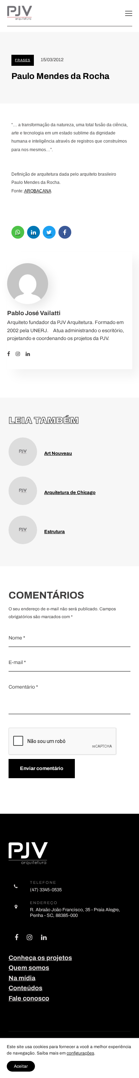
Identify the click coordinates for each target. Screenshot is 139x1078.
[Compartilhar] (17, 232)
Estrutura (54, 531)
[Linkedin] (31, 354)
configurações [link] (80, 1053)
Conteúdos (25, 988)
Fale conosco (29, 998)
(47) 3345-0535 (46, 889)
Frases (22, 60)
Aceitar (21, 1066)
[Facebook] (11, 354)
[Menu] (128, 13)
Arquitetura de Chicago (70, 492)
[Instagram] (21, 354)
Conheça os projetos (40, 957)
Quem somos (29, 967)
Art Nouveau (58, 453)
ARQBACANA (37, 190)
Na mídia (22, 978)
